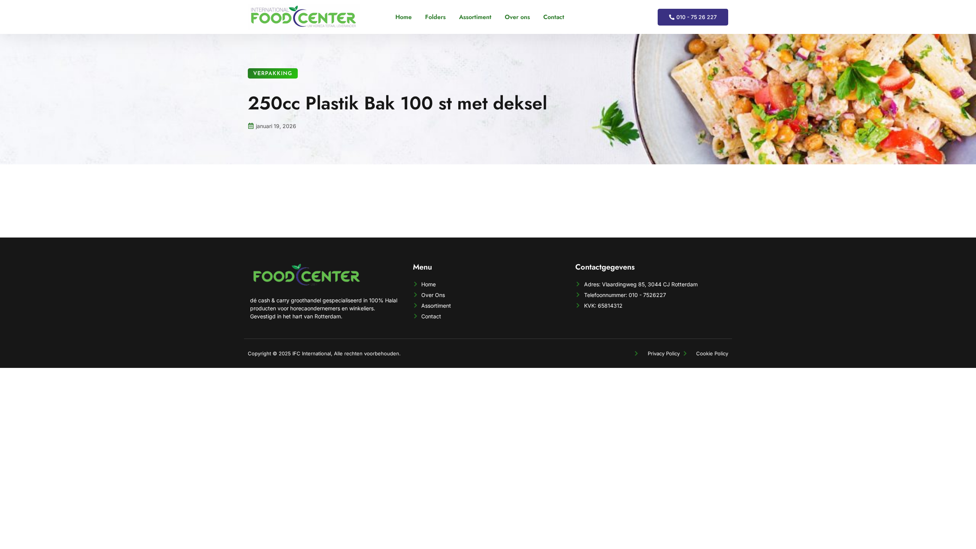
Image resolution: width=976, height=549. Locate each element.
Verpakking (272, 74)
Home (403, 17)
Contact (553, 17)
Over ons (517, 17)
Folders (435, 17)
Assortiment (475, 17)
